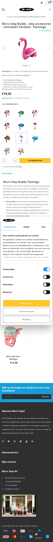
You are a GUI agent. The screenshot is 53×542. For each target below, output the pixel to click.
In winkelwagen (36, 160)
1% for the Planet (27, 17)
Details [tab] (27, 227)
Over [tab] (43, 227)
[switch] (46, 277)
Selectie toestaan (26, 311)
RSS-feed (27, 526)
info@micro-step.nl (12, 489)
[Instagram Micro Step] (14, 441)
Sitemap (35, 526)
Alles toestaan (26, 303)
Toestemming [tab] (9, 227)
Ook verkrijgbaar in (10, 104)
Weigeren (26, 319)
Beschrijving (7, 173)
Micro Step (19, 526)
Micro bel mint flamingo (13, 358)
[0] (49, 3)
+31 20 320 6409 (11, 485)
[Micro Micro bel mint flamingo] (13, 337)
